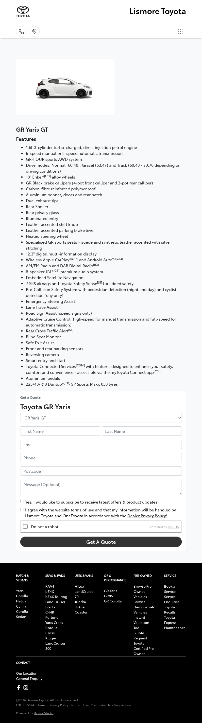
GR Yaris (110, 590)
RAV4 (49, 586)
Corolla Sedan (22, 614)
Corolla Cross (51, 630)
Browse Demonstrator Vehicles (145, 607)
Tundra (80, 601)
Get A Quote (101, 541)
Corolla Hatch (22, 598)
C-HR (49, 612)
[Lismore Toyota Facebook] (19, 687)
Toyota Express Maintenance (174, 622)
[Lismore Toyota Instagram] (26, 687)
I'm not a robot (44, 526)
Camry (21, 606)
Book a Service (170, 589)
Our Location (26, 673)
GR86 (108, 595)
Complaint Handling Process (111, 705)
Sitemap (42, 705)
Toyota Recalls (170, 609)
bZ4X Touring (56, 596)
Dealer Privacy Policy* (147, 515)
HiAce (79, 606)
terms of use (82, 509)
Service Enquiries (172, 599)
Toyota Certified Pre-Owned (144, 648)
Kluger (50, 637)
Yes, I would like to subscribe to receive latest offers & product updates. (92, 502)
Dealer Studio (43, 713)
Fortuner (52, 617)
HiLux (79, 586)
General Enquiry (29, 678)
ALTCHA (173, 526)
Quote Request (140, 635)
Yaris (20, 590)
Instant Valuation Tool (141, 622)
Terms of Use (79, 705)
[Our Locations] (34, 31)
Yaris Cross (54, 622)
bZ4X (49, 591)
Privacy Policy (59, 705)
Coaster (81, 612)
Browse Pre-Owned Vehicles (143, 591)
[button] (181, 31)
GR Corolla (113, 600)
